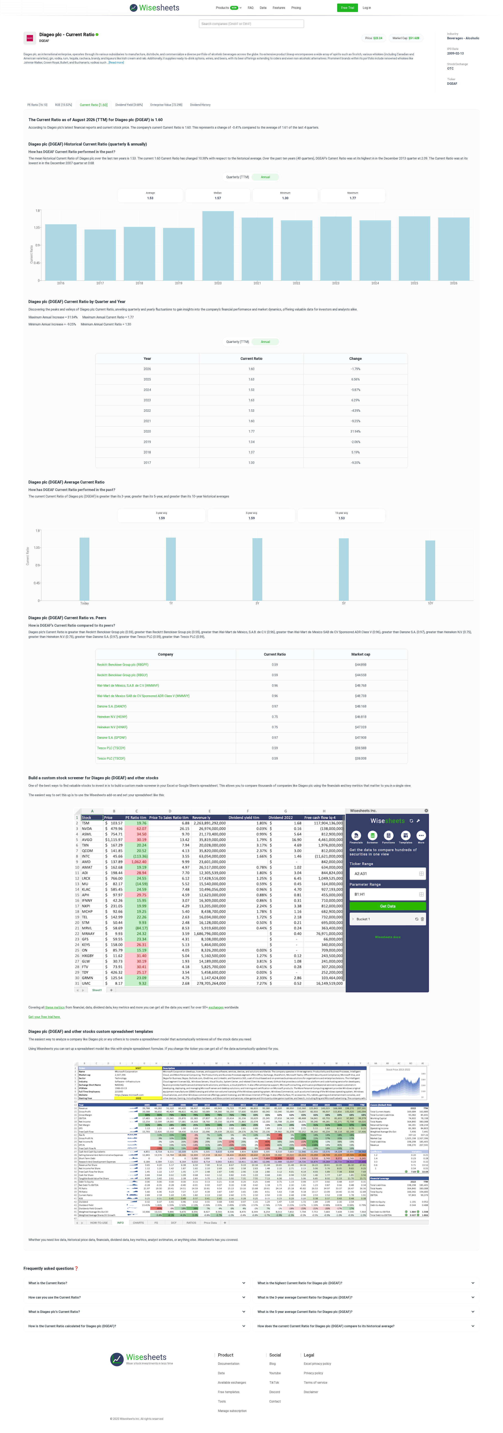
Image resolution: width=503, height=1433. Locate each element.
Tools (222, 1401)
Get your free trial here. (44, 1017)
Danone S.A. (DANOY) (111, 706)
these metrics (55, 1007)
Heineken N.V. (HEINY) (112, 717)
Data (221, 1373)
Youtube (275, 1373)
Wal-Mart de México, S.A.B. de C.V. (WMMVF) (128, 685)
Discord (274, 1392)
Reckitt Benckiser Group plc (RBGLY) (122, 675)
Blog (272, 1364)
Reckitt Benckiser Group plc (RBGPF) (122, 665)
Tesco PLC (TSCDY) (111, 748)
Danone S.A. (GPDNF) (111, 738)
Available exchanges (232, 1382)
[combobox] (251, 24)
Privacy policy (313, 1373)
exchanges (216, 1007)
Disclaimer (311, 1392)
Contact (275, 1401)
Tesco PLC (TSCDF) (111, 758)
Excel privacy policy (317, 1364)
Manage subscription (232, 1411)
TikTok (274, 1382)
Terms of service (315, 1382)
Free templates (229, 1392)
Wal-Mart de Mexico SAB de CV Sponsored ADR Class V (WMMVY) (143, 696)
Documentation (228, 1364)
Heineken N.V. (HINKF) (112, 727)
